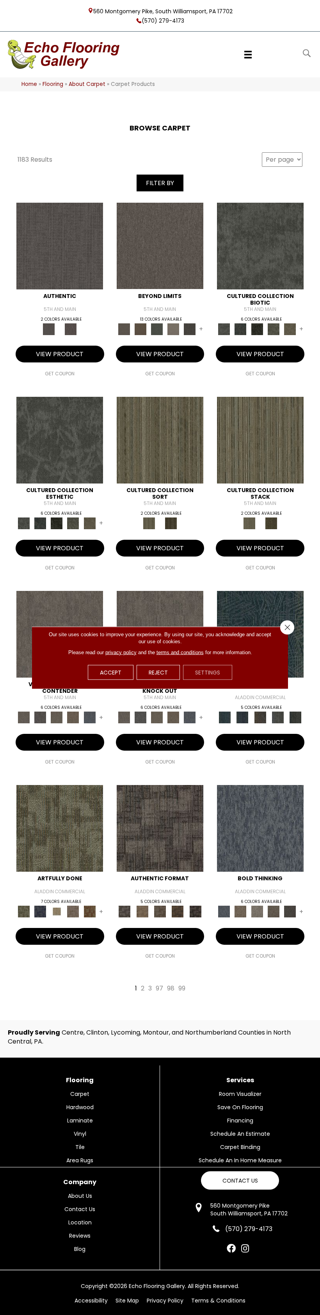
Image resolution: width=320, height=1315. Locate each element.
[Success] (90, 717)
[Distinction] (290, 328)
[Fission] (274, 911)
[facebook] (231, 1249)
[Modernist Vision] (57, 911)
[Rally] (73, 717)
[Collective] (257, 328)
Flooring (53, 84)
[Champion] (40, 717)
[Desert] (160, 246)
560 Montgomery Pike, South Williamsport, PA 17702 (163, 11)
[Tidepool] (224, 717)
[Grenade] (240, 911)
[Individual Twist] (159, 911)
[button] (240, 1180)
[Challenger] (24, 717)
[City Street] (295, 717)
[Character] (240, 328)
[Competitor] (57, 717)
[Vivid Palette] (90, 911)
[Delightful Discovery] (59, 828)
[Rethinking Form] (177, 911)
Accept (110, 672)
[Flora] (157, 328)
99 (181, 988)
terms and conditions (180, 652)
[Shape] (260, 828)
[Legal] (59, 246)
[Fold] (160, 440)
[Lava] (257, 911)
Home (29, 84)
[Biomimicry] (260, 246)
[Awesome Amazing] (73, 911)
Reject (158, 672)
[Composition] (274, 328)
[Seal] (290, 911)
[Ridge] (190, 328)
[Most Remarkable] (40, 911)
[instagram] (245, 1249)
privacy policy (121, 652)
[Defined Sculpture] (142, 911)
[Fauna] (140, 328)
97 (159, 988)
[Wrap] (171, 523)
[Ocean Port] (242, 717)
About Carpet (87, 84)
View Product (60, 354)
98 (170, 988)
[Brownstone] (260, 717)
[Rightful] (70, 328)
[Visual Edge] (160, 828)
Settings (207, 672)
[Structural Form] (195, 911)
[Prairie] (173, 328)
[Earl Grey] (277, 717)
